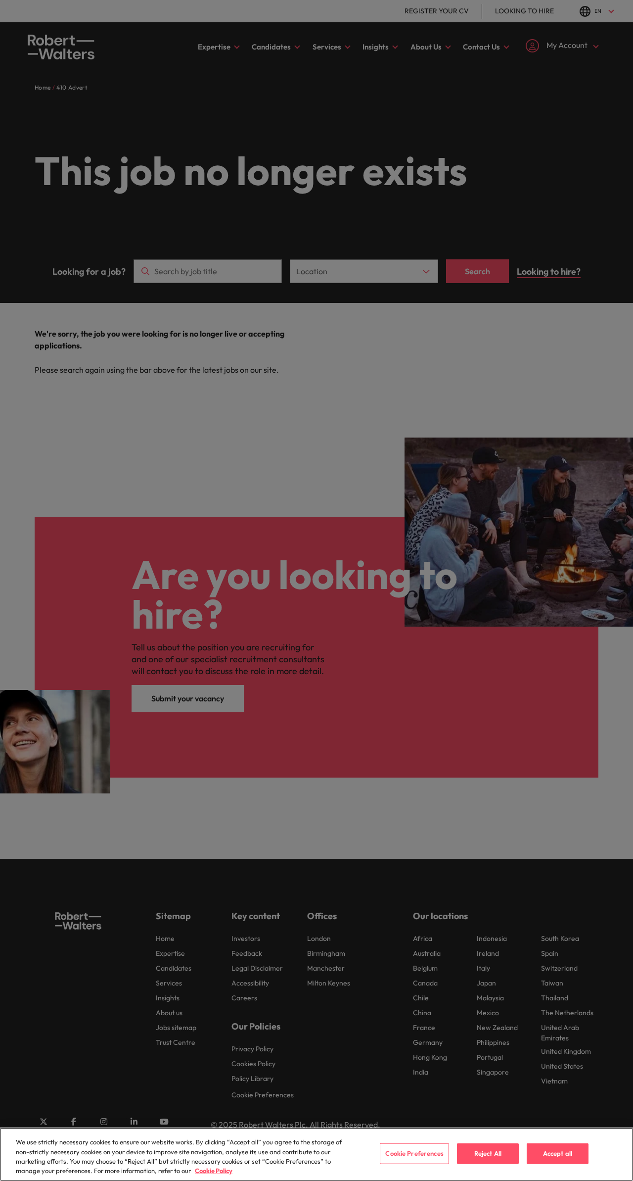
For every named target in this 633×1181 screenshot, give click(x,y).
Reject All (487, 1153)
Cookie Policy (213, 1171)
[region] (316, 1154)
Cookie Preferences (414, 1153)
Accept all (557, 1153)
